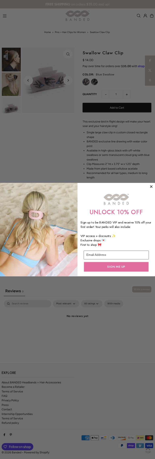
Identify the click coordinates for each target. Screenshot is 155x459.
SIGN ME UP (116, 266)
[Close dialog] (151, 186)
